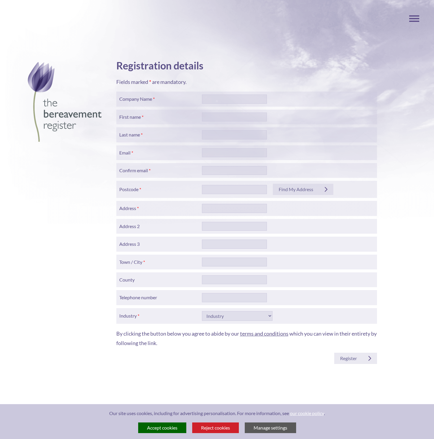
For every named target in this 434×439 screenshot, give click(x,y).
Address (127, 208)
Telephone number (138, 297)
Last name (129, 134)
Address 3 (129, 244)
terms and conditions (264, 333)
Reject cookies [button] (215, 427)
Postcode (128, 189)
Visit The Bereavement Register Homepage (65, 102)
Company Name (135, 99)
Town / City (130, 262)
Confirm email (133, 170)
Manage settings (270, 427)
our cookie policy (307, 413)
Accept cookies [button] (162, 427)
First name (130, 117)
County (127, 279)
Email (124, 152)
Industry (128, 315)
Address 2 (129, 226)
